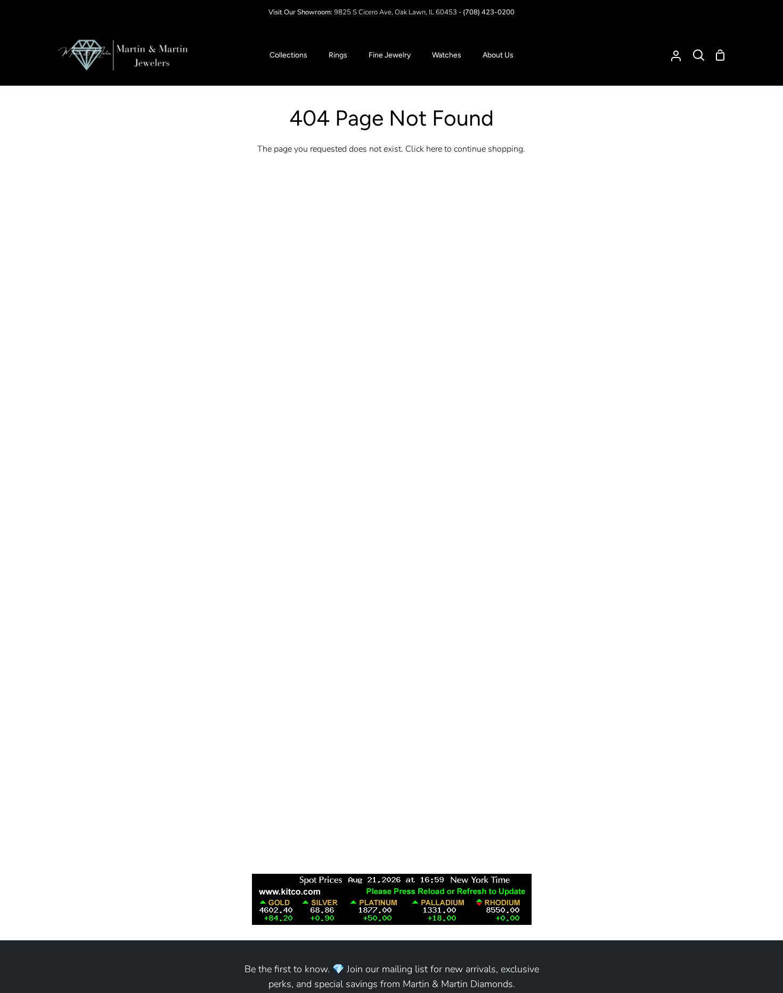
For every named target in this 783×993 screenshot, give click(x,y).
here (434, 149)
